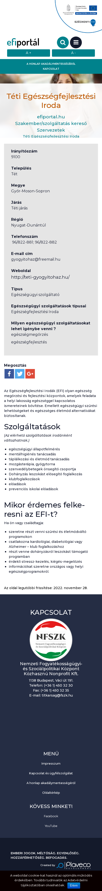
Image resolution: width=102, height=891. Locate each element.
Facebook (51, 816)
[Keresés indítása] (63, 42)
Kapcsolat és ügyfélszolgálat (51, 773)
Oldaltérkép (51, 792)
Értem (74, 885)
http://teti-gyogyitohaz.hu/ (40, 277)
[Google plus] (30, 374)
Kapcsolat (51, 68)
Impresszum (51, 763)
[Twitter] (19, 374)
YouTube (51, 826)
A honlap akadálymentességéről (51, 63)
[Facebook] (9, 374)
